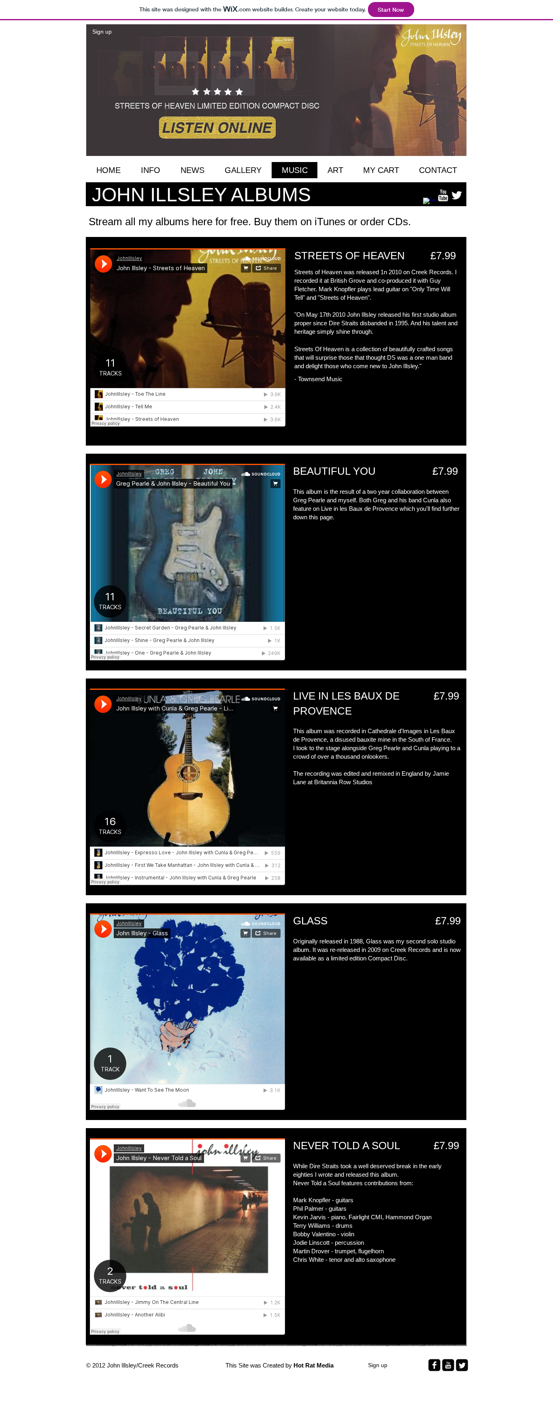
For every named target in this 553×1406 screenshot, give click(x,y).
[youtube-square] (448, 1365)
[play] (455, 144)
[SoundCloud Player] (187, 337)
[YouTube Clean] (443, 195)
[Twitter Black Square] (462, 1365)
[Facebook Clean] (429, 204)
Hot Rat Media (314, 1365)
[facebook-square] (434, 1365)
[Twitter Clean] (457, 195)
